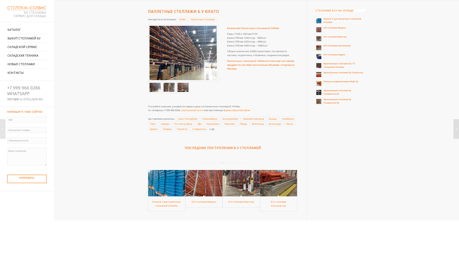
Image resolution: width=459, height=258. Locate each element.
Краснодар (275, 123)
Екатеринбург (230, 118)
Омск (153, 123)
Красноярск (213, 123)
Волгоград (258, 123)
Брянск (154, 129)
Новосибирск (209, 118)
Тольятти (182, 129)
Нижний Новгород (253, 118)
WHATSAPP (18, 93)
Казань (273, 118)
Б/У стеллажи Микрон (204, 201)
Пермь (243, 123)
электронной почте (192, 110)
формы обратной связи (236, 110)
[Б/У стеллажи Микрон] (204, 183)
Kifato (182, 19)
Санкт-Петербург (188, 118)
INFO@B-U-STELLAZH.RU (25, 99)
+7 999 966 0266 (23, 88)
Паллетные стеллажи (203, 19)
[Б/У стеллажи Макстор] (241, 183)
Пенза (289, 123)
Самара (165, 123)
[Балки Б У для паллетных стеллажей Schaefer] (166, 183)
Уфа (199, 123)
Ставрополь (199, 129)
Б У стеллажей (247, 148)
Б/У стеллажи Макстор (241, 201)
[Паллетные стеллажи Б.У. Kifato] (183, 53)
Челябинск (288, 118)
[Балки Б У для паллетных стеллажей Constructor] (3, 129)
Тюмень (167, 129)
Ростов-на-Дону (183, 123)
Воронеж (230, 123)
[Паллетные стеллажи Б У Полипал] (456, 129)
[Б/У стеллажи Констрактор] (278, 183)
